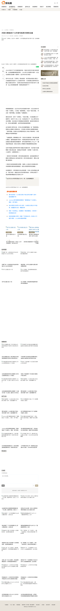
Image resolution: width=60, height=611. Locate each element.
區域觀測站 (12, 6)
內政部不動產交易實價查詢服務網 (50, 83)
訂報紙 (43, 604)
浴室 (21, 9)
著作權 (27, 604)
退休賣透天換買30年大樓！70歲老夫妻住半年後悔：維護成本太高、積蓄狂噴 (23, 206)
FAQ (11, 604)
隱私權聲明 (32, 604)
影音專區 (48, 6)
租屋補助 (15, 9)
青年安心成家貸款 (47, 88)
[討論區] (3, 74)
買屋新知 (55, 6)
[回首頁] (7, 2)
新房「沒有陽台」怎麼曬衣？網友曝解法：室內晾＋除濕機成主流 (23, 212)
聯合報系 (38, 604)
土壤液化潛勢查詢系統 (47, 91)
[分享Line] (3, 71)
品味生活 (27, 6)
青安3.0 (4, 9)
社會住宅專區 (46, 85)
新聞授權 (18, 604)
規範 (3, 485)
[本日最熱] (57, 47)
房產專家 (34, 6)
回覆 (36, 485)
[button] (57, 3)
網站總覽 (53, 604)
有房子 (42, 6)
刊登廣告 (6, 604)
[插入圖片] (34, 486)
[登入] (55, 3)
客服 (14, 604)
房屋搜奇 (20, 6)
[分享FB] (3, 67)
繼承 (10, 9)
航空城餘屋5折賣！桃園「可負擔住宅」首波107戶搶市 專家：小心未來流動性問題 (23, 217)
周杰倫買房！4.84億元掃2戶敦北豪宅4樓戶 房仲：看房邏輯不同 (23, 196)
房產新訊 (4, 6)
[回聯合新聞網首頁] (3, 2)
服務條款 (23, 604)
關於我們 (48, 604)
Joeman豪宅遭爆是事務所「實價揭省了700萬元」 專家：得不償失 (23, 201)
